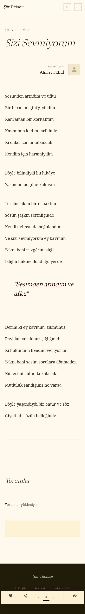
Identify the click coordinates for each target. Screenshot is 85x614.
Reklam (40, 588)
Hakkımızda (61, 588)
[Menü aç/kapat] (78, 7)
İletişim (20, 588)
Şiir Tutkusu (13, 7)
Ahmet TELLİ (52, 72)
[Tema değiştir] (67, 7)
